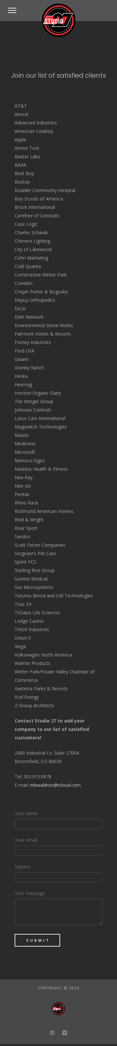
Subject (22, 866)
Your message (30, 893)
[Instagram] (52, 1032)
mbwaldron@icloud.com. (56, 785)
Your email (26, 840)
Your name (26, 813)
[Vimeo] (65, 1032)
